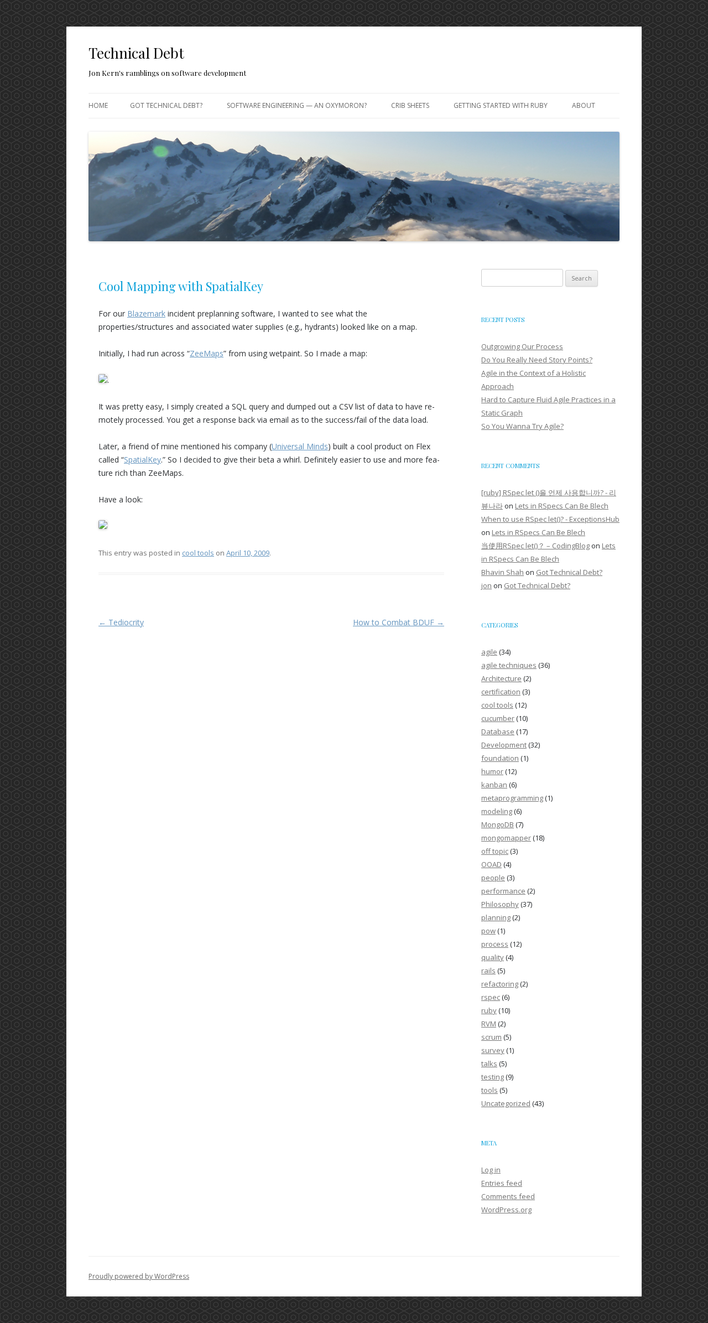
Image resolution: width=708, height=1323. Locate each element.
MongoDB (497, 824)
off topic (494, 851)
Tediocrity (121, 622)
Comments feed (508, 1196)
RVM (488, 1024)
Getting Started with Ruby (501, 105)
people (493, 878)
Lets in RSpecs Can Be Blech (561, 506)
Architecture (501, 678)
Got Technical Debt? (166, 105)
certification (500, 692)
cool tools (198, 553)
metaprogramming (512, 798)
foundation (500, 758)
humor (492, 771)
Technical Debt (136, 53)
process (494, 944)
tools (489, 1090)
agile (489, 652)
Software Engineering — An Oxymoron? (297, 105)
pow (488, 931)
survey (492, 1050)
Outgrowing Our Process (522, 346)
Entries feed (501, 1183)
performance (503, 891)
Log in (491, 1170)
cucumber (497, 718)
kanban (494, 785)
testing (492, 1077)
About (583, 105)
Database (497, 731)
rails (488, 971)
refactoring (499, 984)
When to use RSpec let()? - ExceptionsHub (550, 519)
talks (489, 1063)
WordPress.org (506, 1210)
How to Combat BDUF (398, 622)
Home (98, 105)
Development (504, 745)
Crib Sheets (410, 105)
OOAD (491, 864)
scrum (491, 1037)
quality (492, 957)
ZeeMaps (206, 353)
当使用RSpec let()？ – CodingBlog (535, 546)
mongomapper (506, 838)
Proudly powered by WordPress (138, 1276)
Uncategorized (505, 1103)
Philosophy (500, 904)
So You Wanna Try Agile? (522, 426)
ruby (489, 1010)
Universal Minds (300, 446)
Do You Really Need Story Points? (536, 360)
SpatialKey (142, 459)
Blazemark (146, 313)
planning (496, 917)
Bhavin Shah (502, 572)
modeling (496, 811)
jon (486, 585)
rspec (490, 997)
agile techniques (509, 665)
